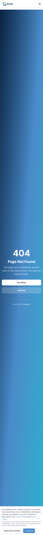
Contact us (26, 304)
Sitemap (21, 290)
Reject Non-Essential (12, 531)
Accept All (29, 531)
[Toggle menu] (39, 3)
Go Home (21, 282)
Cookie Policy (20, 517)
